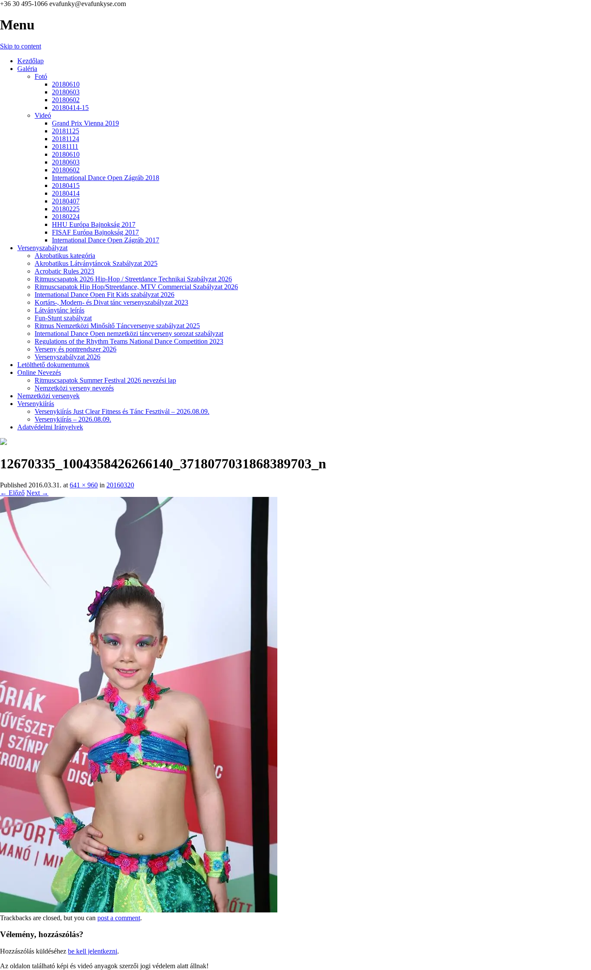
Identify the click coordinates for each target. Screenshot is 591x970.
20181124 (65, 138)
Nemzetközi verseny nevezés (74, 388)
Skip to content (20, 46)
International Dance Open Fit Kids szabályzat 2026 (104, 294)
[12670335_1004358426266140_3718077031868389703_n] (138, 910)
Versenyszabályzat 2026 (67, 357)
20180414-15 (70, 107)
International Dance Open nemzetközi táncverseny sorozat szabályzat (129, 333)
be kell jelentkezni (92, 951)
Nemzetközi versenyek (48, 396)
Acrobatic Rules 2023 (64, 271)
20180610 (66, 84)
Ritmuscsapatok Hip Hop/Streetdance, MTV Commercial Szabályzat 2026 (136, 286)
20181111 (65, 146)
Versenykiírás (35, 403)
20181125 (65, 131)
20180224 (66, 216)
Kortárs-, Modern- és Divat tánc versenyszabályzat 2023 (111, 302)
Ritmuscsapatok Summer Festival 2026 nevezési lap (105, 380)
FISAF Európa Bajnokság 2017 (95, 232)
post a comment (118, 918)
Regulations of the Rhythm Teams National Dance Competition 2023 (129, 341)
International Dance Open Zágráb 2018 (105, 177)
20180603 (66, 92)
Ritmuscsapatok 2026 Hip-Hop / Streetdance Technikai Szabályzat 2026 (133, 279)
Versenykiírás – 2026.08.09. (73, 419)
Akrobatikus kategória (65, 255)
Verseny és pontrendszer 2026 (75, 349)
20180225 (66, 209)
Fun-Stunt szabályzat (63, 318)
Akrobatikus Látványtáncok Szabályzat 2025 (96, 263)
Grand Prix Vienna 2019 (85, 123)
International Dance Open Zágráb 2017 (105, 240)
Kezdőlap (30, 60)
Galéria (27, 68)
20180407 (66, 201)
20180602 (66, 99)
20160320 (120, 485)
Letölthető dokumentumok (53, 364)
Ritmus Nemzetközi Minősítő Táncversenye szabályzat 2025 (117, 325)
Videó (43, 115)
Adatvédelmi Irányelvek (50, 427)
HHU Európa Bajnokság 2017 (93, 224)
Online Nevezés (39, 372)
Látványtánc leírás (59, 310)
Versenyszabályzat (42, 247)
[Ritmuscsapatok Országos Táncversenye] (3, 442)
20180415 (66, 185)
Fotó (41, 76)
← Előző (12, 492)
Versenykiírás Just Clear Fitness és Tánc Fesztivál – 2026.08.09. (122, 411)
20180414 (66, 193)
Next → (37, 492)
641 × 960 (84, 485)
